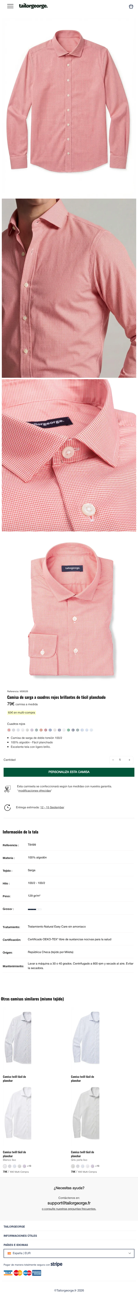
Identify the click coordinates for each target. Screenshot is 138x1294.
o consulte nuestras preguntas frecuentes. (69, 1209)
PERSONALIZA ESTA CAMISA (69, 772)
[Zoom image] (130, 24)
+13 (29, 1166)
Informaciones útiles (20, 1235)
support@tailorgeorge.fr (69, 1203)
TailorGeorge (14, 1226)
